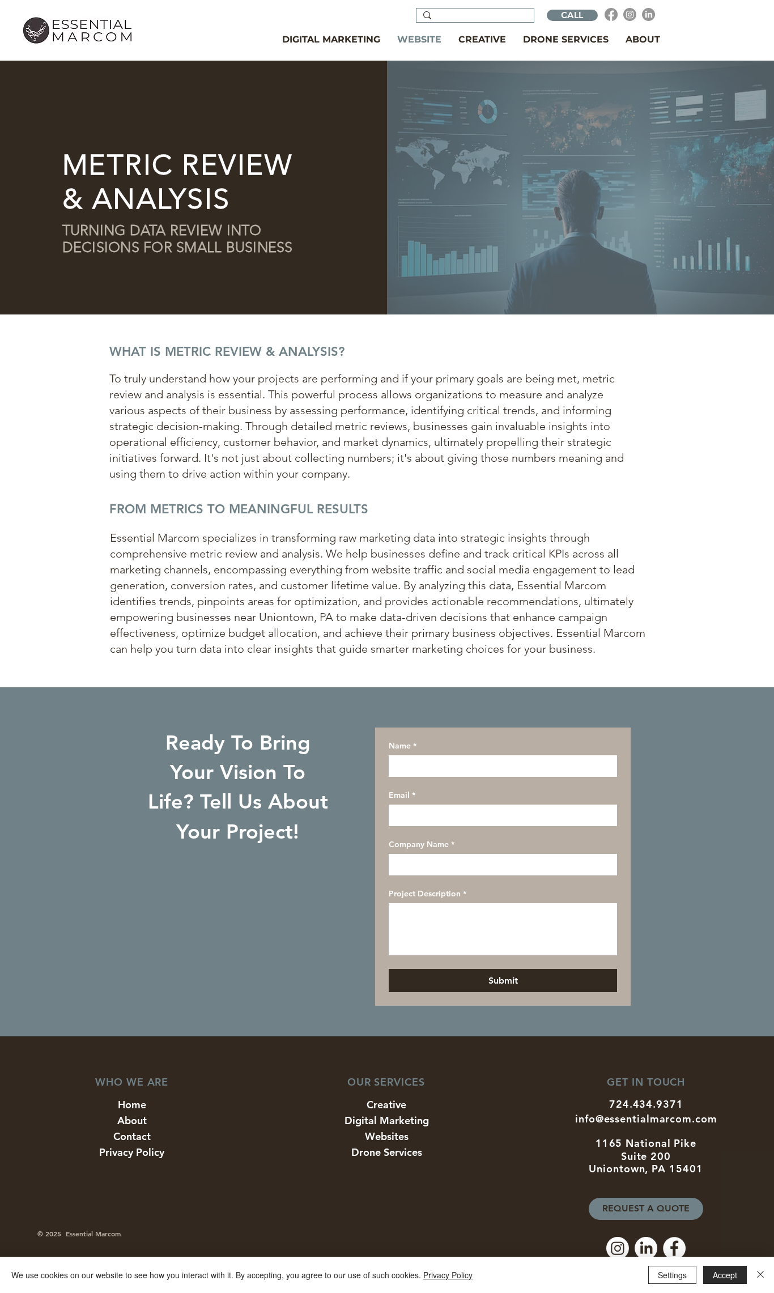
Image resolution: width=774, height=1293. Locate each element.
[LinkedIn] (648, 14)
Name (402, 746)
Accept (725, 1275)
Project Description (427, 894)
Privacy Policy (448, 1275)
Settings (672, 1275)
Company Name (421, 844)
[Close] (760, 1275)
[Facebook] (611, 14)
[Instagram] (629, 14)
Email (402, 795)
